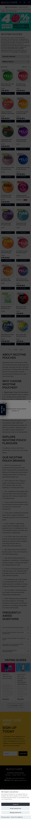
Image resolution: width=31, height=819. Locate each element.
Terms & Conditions (17, 817)
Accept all (15, 804)
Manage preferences (15, 812)
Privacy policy (5, 817)
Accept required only (15, 808)
